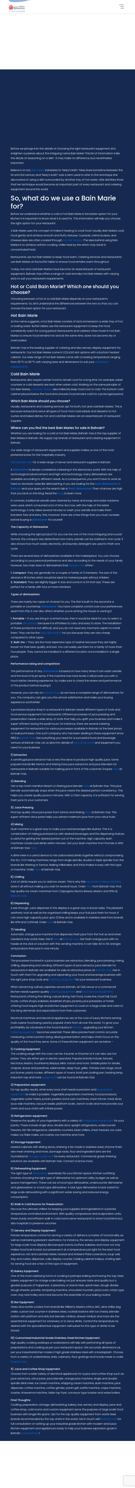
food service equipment (97, 992)
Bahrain (77, 1027)
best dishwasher (50, 633)
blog (60, 493)
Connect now (30, 1433)
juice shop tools (84, 743)
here (116, 769)
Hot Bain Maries (72, 240)
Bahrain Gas (76, 565)
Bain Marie (37, 170)
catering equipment (62, 979)
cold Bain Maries (41, 389)
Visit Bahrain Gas (21, 462)
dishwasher (30, 623)
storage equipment (40, 1156)
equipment (49, 1077)
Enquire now (18, 1361)
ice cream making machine (103, 882)
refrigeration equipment (98, 1121)
